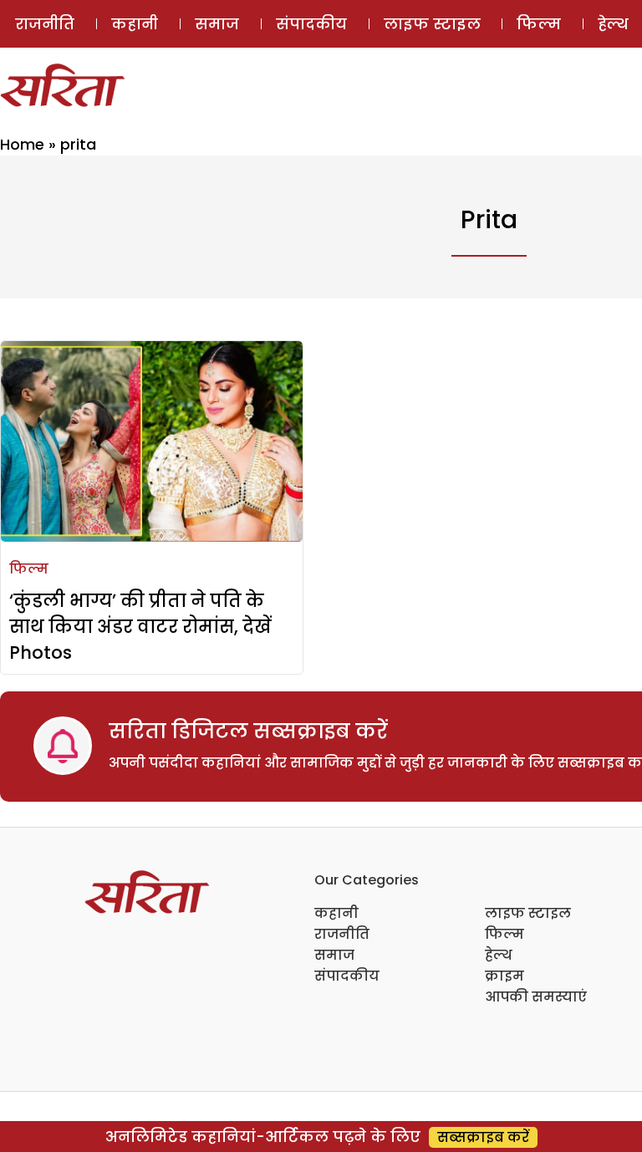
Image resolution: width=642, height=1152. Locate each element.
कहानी (134, 23)
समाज (217, 23)
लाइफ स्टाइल (432, 23)
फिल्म (539, 23)
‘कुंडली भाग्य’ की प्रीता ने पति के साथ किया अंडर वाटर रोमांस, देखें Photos (140, 627)
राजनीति (44, 23)
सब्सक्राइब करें (483, 1137)
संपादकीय (311, 23)
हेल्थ (498, 955)
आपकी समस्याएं (536, 997)
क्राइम (504, 976)
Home (22, 144)
